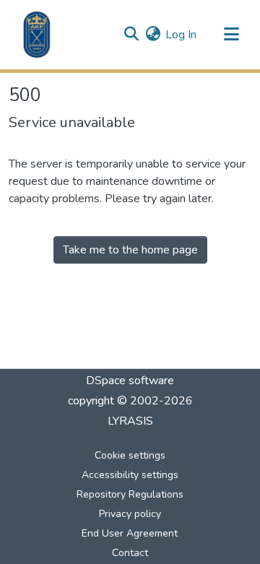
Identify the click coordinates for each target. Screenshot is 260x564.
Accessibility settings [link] (130, 475)
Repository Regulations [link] (130, 494)
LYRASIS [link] (130, 421)
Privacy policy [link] (130, 514)
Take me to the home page (130, 250)
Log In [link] (180, 35)
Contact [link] (130, 553)
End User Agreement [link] (130, 533)
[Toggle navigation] (231, 34)
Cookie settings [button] (130, 455)
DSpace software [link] (130, 381)
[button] (37, 35)
